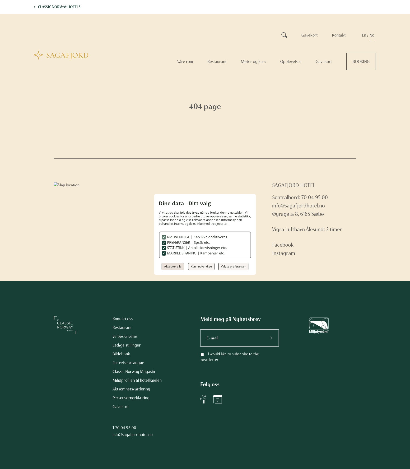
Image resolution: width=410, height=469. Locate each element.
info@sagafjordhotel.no (298, 205)
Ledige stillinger (126, 345)
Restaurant (217, 61)
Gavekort (309, 35)
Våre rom (185, 61)
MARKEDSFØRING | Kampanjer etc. (195, 253)
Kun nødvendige (201, 266)
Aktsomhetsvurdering (131, 389)
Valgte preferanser (233, 266)
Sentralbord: (286, 197)
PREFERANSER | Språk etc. (188, 242)
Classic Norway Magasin (133, 371)
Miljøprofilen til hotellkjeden (137, 380)
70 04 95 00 (125, 427)
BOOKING (361, 61)
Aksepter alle (173, 266)
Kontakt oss (122, 318)
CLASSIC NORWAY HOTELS (59, 7)
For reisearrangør (128, 362)
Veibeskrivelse (124, 336)
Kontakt (339, 35)
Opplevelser (290, 61)
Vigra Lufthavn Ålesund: (298, 229)
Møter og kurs (253, 61)
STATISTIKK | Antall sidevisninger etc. (196, 247)
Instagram (283, 253)
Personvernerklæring (130, 397)
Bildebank (121, 354)
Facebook (283, 245)
